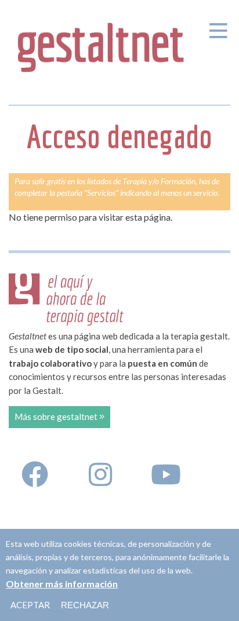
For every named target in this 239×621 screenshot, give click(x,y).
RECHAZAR (85, 605)
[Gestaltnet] (101, 43)
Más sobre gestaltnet (57, 416)
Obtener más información (62, 583)
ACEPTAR (30, 605)
